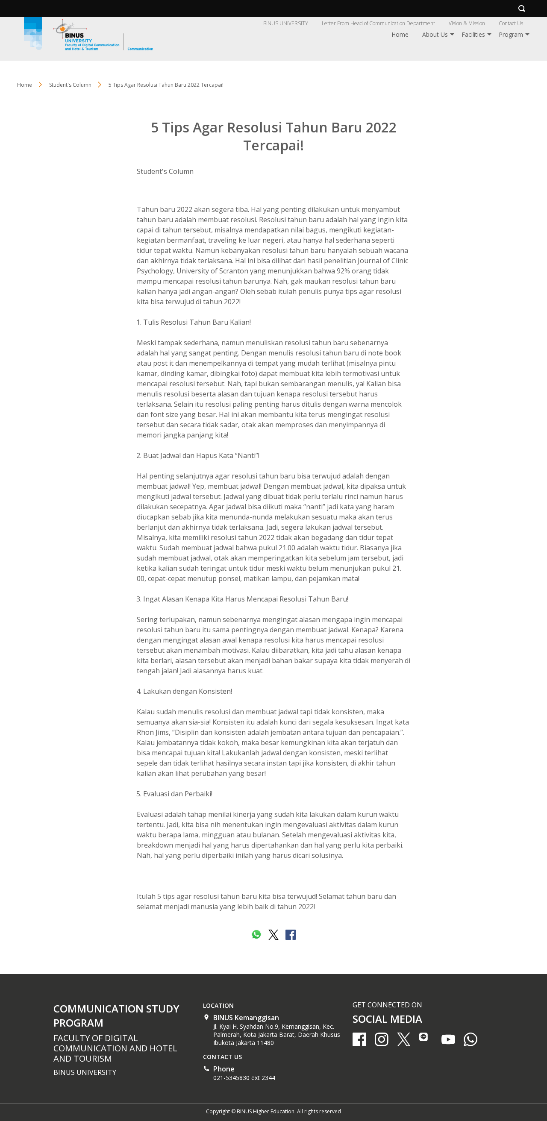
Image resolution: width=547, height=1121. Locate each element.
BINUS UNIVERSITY (285, 23)
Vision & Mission (467, 23)
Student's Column (165, 171)
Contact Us (511, 23)
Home (400, 34)
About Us (435, 34)
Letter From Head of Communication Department (378, 23)
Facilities (473, 34)
